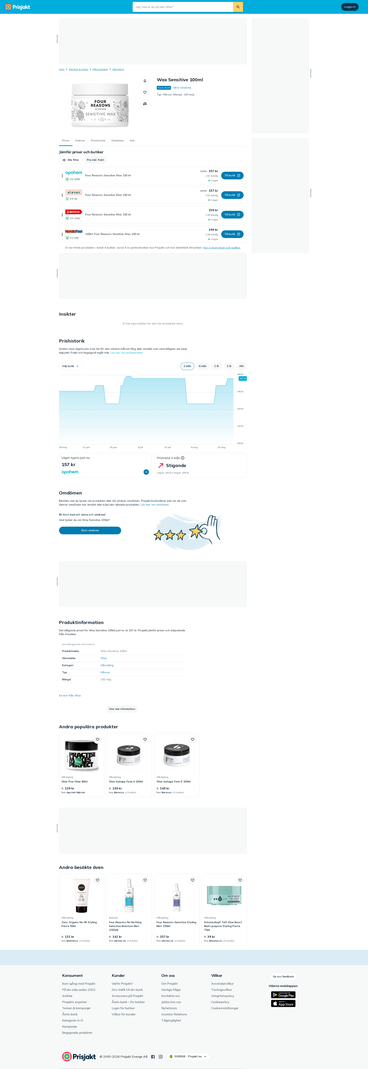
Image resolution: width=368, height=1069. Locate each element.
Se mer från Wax (70, 695)
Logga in (350, 6)
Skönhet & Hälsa (78, 69)
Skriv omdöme (182, 87)
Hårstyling (118, 69)
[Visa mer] (62, 175)
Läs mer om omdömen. (155, 504)
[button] (145, 81)
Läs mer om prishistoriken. (127, 352)
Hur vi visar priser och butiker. (222, 247)
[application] (153, 411)
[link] (81, 765)
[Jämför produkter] (145, 104)
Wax (104, 658)
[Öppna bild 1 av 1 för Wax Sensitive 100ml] (100, 105)
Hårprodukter (100, 69)
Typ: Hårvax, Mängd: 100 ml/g (175, 94)
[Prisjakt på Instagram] (160, 1056)
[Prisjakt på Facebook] (153, 1056)
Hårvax (105, 672)
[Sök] (238, 7)
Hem (62, 69)
